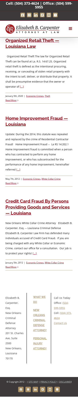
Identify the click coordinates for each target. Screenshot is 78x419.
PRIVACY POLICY (48, 381)
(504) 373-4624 (27, 3)
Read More (11, 100)
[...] (22, 86)
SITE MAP (33, 381)
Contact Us (60, 323)
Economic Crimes (35, 95)
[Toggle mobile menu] (71, 28)
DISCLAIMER (65, 381)
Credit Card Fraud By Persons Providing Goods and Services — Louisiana (37, 207)
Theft (47, 95)
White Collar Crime (51, 178)
